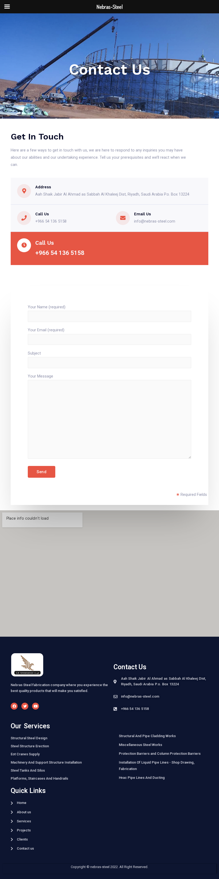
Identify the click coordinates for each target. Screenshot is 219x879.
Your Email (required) (46, 330)
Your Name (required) (46, 307)
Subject (34, 353)
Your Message (40, 376)
